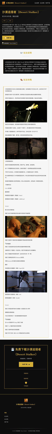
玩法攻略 (42, 3)
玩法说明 (37, 3)
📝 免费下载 (8, 38)
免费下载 (48, 3)
